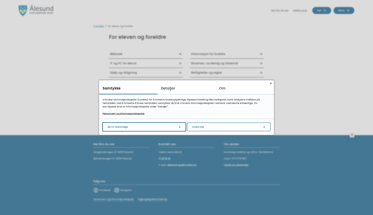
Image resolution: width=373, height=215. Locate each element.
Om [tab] (222, 88)
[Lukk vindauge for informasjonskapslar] (271, 83)
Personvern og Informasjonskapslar (124, 113)
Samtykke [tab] (111, 88)
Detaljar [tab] (168, 88)
